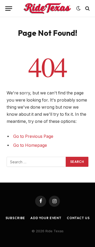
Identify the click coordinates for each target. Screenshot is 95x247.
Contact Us (78, 218)
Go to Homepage (30, 145)
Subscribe (15, 218)
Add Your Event (45, 218)
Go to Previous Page (33, 136)
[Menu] (8, 8)
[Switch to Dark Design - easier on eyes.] (78, 8)
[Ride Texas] (47, 8)
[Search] (87, 8)
